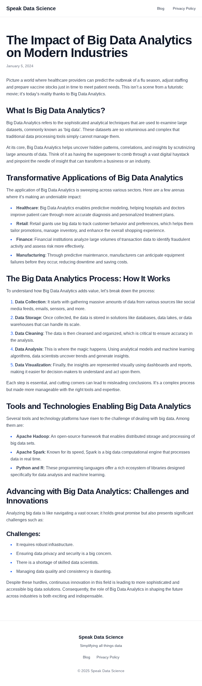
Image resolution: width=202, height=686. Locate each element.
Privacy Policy (184, 8)
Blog (160, 8)
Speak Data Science (31, 8)
